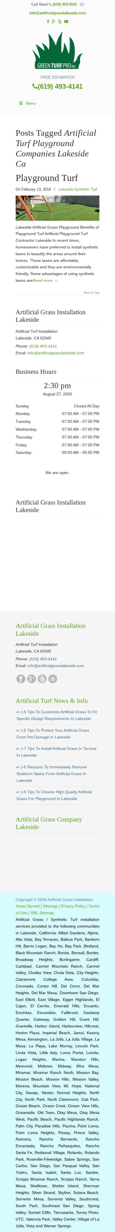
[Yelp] (60, 22)
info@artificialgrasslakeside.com (57, 13)
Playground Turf (47, 178)
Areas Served (28, 906)
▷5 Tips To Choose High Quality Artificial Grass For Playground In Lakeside (54, 795)
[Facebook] (48, 22)
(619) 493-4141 (65, 4)
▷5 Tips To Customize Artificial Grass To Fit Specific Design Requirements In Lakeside (56, 715)
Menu (31, 103)
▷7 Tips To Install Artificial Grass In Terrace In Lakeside (56, 751)
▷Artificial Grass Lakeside (57, 51)
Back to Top (91, 292)
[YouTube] (66, 22)
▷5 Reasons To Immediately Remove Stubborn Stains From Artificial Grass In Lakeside (51, 774)
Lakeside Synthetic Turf (78, 189)
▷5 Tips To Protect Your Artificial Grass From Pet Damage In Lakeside (52, 733)
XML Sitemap (42, 912)
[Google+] (53, 22)
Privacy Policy (73, 906)
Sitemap (50, 906)
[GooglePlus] (31, 682)
